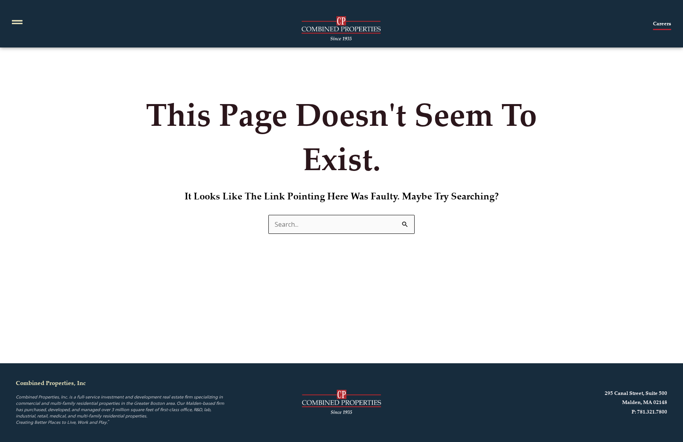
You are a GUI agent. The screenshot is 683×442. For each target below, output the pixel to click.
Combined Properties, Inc (51, 383)
